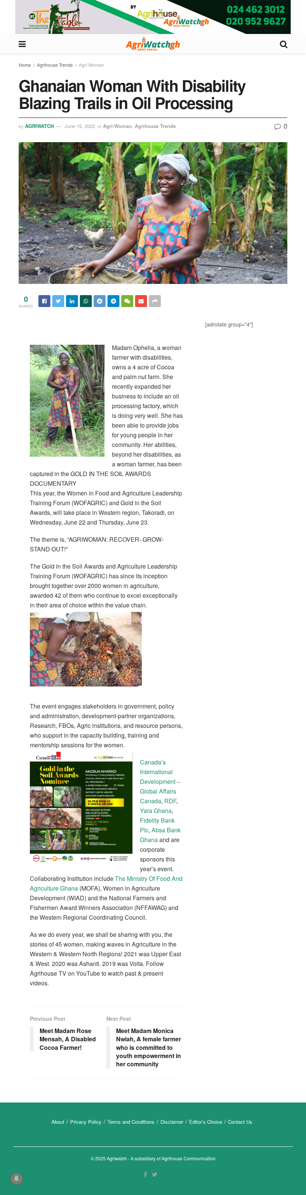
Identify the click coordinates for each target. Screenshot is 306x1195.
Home (25, 65)
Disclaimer (171, 1121)
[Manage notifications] (16, 1179)
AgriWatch (39, 125)
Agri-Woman (91, 65)
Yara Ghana (156, 810)
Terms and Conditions (130, 1121)
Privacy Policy (86, 1121)
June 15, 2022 (80, 125)
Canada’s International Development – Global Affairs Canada (160, 781)
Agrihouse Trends (55, 65)
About (57, 1121)
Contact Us (240, 1121)
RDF (170, 801)
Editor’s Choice (205, 1121)
